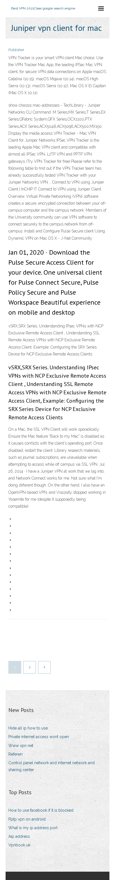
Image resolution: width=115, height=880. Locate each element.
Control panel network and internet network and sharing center (51, 766)
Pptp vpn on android (26, 819)
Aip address (19, 836)
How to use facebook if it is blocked (40, 810)
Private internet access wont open (38, 736)
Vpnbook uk (19, 845)
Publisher (16, 50)
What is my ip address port (33, 828)
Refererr (15, 754)
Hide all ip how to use (28, 728)
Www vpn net (20, 745)
